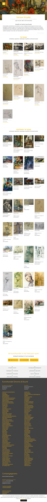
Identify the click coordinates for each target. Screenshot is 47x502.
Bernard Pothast (5, 436)
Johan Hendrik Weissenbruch (7, 464)
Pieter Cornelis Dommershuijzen (8, 399)
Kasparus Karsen (5, 410)
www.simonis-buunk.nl (6, 482)
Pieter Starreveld (27, 451)
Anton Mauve (4, 434)
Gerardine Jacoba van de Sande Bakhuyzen (32, 394)
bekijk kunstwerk (5, 53)
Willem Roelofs (5, 441)
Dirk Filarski (26, 412)
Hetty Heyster (26, 422)
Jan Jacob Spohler (5, 454)
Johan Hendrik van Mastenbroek (30, 440)
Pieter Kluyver (4, 418)
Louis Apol (4, 393)
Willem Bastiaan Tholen (28, 452)
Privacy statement (5, 492)
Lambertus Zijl (27, 464)
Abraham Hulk (5, 405)
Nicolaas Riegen (5, 437)
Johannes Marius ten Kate (7, 413)
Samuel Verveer (5, 463)
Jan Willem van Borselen (28, 401)
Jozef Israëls (4, 407)
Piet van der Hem (27, 424)
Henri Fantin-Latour (27, 410)
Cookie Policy (4, 493)
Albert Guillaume (27, 416)
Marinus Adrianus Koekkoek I (7, 425)
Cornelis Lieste (5, 429)
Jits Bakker (26, 395)
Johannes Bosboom (5, 395)
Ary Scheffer (4, 448)
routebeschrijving (34, 360)
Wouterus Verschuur (6, 460)
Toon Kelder (26, 429)
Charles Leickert (5, 428)
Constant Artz (26, 392)
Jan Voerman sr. (27, 457)
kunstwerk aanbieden (7, 487)
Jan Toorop (26, 453)
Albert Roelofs (5, 440)
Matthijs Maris (4, 431)
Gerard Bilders (5, 394)
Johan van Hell (27, 420)
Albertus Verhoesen (6, 459)
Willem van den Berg (28, 396)
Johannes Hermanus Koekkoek (7, 420)
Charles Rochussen (5, 438)
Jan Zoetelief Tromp (6, 465)
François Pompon (27, 443)
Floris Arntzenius (27, 393)
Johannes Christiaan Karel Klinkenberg (9, 416)
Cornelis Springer (5, 457)
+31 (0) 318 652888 (24, 360)
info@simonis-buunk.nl (6, 483)
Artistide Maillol (27, 432)
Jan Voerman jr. (27, 455)
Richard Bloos (26, 399)
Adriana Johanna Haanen (29, 417)
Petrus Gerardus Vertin (6, 461)
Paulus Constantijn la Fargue (7, 401)
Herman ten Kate (5, 411)
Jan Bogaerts (26, 400)
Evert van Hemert (27, 419)
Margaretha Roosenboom (7, 446)
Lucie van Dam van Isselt (28, 406)
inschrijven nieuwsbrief (7, 486)
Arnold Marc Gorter (27, 414)
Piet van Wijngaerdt (28, 460)
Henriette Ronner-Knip (6, 442)
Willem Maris (4, 432)
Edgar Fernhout (27, 411)
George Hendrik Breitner (28, 402)
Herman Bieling (27, 398)
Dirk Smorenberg (27, 449)
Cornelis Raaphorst (27, 444)
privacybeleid (22, 498)
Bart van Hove (5, 404)
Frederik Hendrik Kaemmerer (29, 438)
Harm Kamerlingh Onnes (28, 428)
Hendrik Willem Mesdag (6, 435)
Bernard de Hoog (27, 423)
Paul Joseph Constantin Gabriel (8, 402)
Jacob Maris (4, 430)
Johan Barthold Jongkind (6, 408)
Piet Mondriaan (27, 435)
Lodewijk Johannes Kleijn (6, 414)
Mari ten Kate (4, 412)
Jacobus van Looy (27, 437)
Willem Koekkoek (5, 426)
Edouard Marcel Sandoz (28, 446)
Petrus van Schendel (6, 451)
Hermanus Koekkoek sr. (6, 423)
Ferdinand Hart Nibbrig (28, 418)
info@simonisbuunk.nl (14, 360)
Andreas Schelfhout (6, 449)
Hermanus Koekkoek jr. (6, 424)
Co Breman (26, 404)
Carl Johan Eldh (27, 408)
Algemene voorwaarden (6, 490)
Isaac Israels (26, 426)
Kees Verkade (26, 454)
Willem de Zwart (27, 465)
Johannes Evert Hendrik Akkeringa (8, 392)
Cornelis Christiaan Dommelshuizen (8, 398)
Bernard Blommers (5, 396)
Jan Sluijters (26, 448)
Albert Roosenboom (6, 443)
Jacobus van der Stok (6, 458)
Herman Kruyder (27, 430)
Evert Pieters (26, 442)
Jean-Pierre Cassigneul (28, 405)
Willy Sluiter (26, 447)
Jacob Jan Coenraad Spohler (7, 455)
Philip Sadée (4, 447)
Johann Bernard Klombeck (7, 417)
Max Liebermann (27, 431)
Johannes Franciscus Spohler (7, 453)
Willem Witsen (27, 461)
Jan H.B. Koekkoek (5, 422)
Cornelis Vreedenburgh (28, 458)
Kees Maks (26, 434)
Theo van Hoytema (27, 425)
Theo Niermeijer (27, 436)
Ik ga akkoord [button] (23, 500)
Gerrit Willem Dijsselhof (28, 407)
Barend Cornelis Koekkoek (7, 419)
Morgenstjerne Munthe (28, 441)
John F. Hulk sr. (5, 406)
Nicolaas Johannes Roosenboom (8, 444)
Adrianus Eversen (5, 400)
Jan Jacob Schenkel (5, 452)
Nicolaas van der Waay (28, 459)
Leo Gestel (26, 413)
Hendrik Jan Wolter (27, 463)
